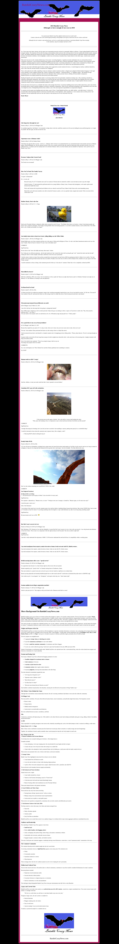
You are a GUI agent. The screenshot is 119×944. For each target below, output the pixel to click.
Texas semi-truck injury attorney (30, 51)
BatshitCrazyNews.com (36, 4)
